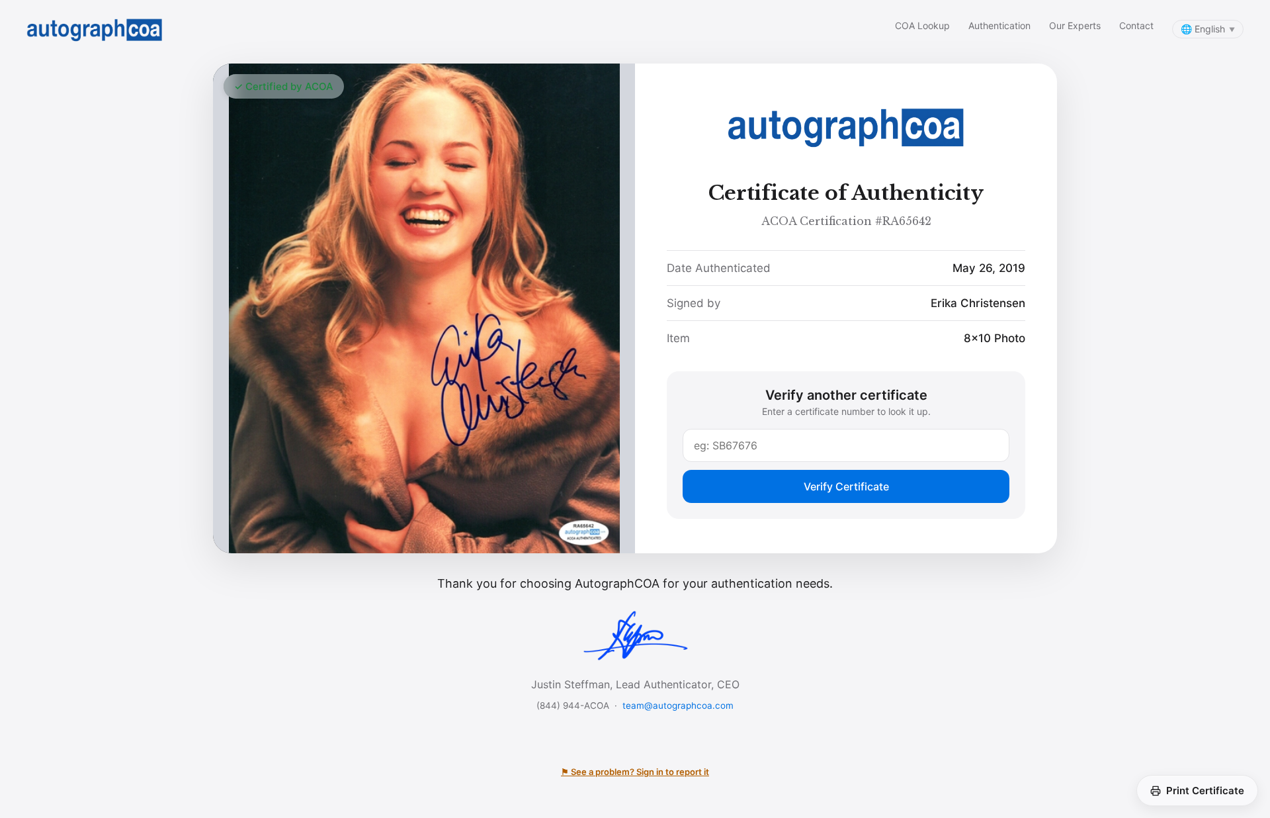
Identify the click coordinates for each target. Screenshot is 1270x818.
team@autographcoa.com (678, 705)
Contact (1136, 25)
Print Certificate (1205, 790)
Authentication (999, 25)
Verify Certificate (846, 486)
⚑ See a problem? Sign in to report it (635, 771)
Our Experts (1075, 25)
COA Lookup (922, 25)
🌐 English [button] (1208, 28)
